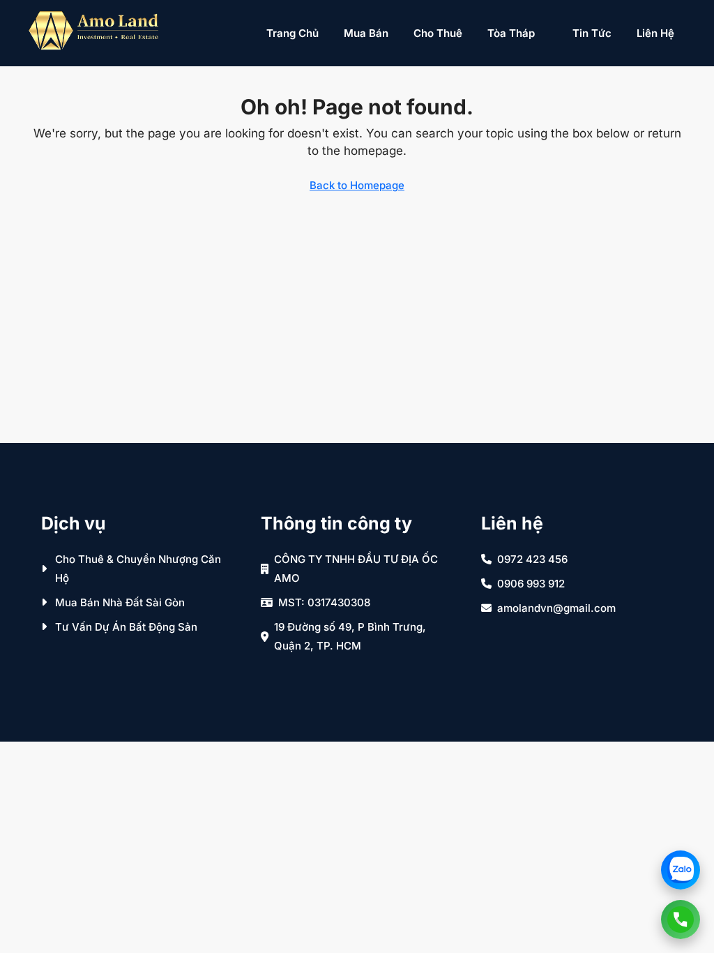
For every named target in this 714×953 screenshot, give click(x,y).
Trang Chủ (292, 33)
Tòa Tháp (511, 33)
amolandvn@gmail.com (556, 608)
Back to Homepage (357, 185)
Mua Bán (366, 33)
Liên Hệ (655, 33)
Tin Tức (592, 33)
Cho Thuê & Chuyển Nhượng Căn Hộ (138, 569)
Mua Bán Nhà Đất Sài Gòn (120, 602)
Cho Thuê (437, 33)
